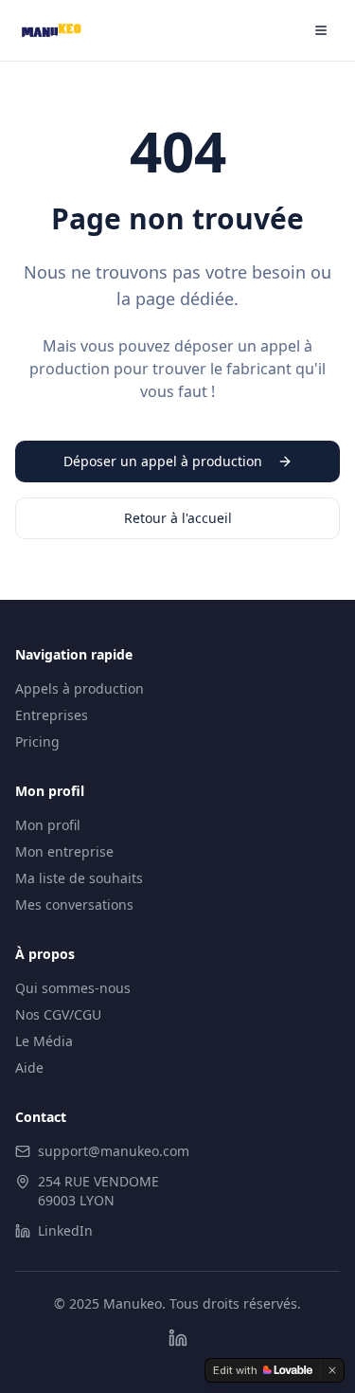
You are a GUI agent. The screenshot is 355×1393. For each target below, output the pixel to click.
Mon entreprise (64, 851)
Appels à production (79, 688)
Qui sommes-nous (73, 988)
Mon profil (47, 825)
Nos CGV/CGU (58, 1014)
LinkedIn (65, 1230)
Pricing (37, 742)
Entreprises (51, 715)
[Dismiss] (332, 1370)
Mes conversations (74, 905)
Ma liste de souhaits (79, 878)
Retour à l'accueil (178, 518)
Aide (29, 1067)
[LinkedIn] (178, 1338)
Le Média (44, 1041)
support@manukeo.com (113, 1151)
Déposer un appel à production (162, 461)
